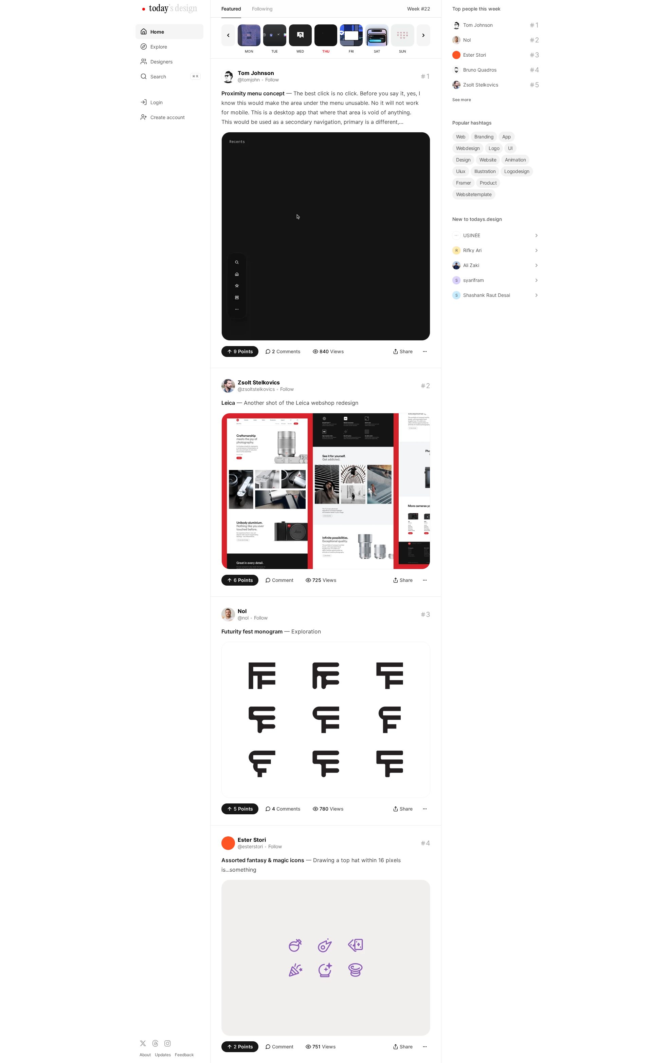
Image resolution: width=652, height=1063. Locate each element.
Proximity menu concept (253, 93)
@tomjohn (249, 79)
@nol (243, 618)
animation (515, 160)
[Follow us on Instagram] (167, 1043)
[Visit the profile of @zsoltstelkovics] (228, 386)
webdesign (468, 148)
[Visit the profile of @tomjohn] (228, 76)
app (506, 136)
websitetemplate (474, 194)
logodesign (516, 171)
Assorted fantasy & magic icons (262, 860)
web (461, 136)
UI (510, 148)
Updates (163, 1054)
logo (494, 148)
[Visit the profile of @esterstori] (228, 843)
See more (461, 99)
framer (463, 183)
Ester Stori (252, 839)
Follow (272, 79)
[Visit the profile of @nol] (228, 614)
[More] (424, 351)
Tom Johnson (256, 73)
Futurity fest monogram (252, 631)
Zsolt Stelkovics (259, 382)
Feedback (184, 1054)
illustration (485, 171)
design (463, 160)
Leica (228, 402)
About (145, 1054)
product (488, 183)
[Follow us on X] (143, 1043)
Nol (242, 611)
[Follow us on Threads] (155, 1043)
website (487, 160)
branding (483, 136)
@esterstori (250, 846)
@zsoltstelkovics (256, 389)
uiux (461, 171)
